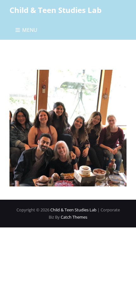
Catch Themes (74, 217)
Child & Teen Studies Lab (55, 10)
